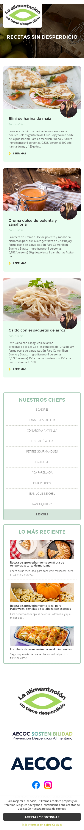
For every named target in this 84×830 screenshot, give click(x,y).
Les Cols (18, 124)
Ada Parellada (42, 472)
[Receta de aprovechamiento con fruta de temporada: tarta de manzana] (42, 549)
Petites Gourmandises (42, 451)
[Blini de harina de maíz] (42, 87)
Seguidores (42, 462)
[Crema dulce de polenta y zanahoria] (42, 189)
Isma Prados (42, 483)
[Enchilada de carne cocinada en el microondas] (42, 636)
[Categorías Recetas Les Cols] (22, 15)
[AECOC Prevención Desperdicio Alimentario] (42, 736)
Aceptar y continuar (42, 817)
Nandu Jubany (42, 504)
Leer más (19, 153)
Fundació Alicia (42, 441)
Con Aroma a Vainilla (42, 430)
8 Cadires (42, 409)
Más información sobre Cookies (42, 825)
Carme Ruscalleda (42, 420)
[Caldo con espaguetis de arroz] (42, 299)
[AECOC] (42, 763)
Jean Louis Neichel (42, 494)
